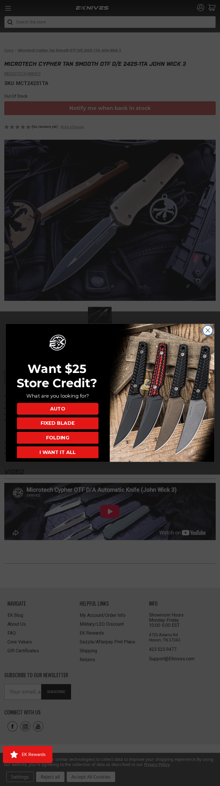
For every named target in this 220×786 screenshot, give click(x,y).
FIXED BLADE (58, 423)
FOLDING (57, 438)
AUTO (57, 409)
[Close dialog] (208, 330)
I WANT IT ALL (58, 452)
